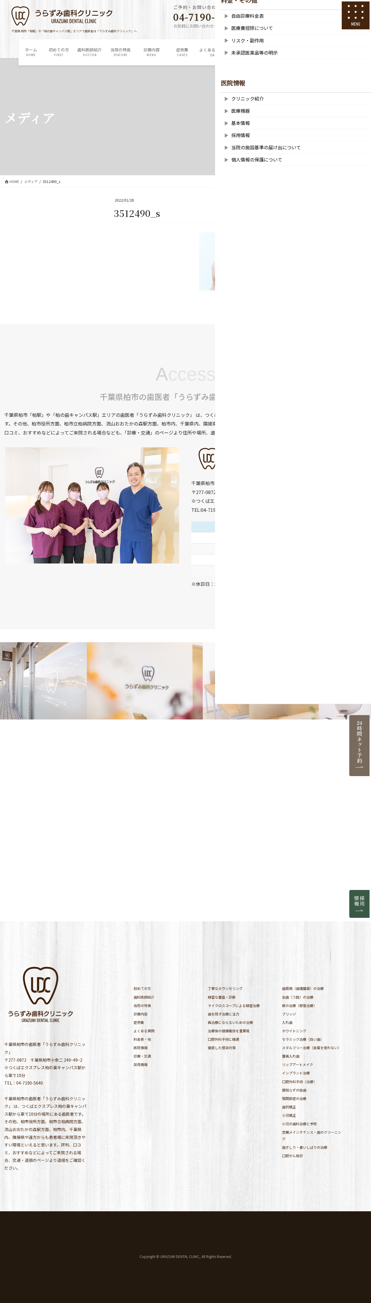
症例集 (139, 1022)
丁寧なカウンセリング (225, 988)
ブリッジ (289, 1013)
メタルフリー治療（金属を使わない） (311, 1047)
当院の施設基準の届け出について (266, 147)
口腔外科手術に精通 (223, 1039)
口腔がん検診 (292, 1155)
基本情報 (240, 122)
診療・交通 (142, 1055)
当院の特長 (142, 1005)
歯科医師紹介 (144, 997)
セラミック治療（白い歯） (303, 1039)
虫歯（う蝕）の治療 (297, 997)
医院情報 (141, 1047)
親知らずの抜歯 (294, 1089)
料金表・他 (142, 1039)
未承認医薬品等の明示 (254, 52)
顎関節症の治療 (294, 1098)
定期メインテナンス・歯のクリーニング (311, 1135)
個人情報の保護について (256, 159)
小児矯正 (289, 1115)
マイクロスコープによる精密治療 (234, 1005)
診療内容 (141, 1013)
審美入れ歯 (290, 1055)
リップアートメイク (297, 1064)
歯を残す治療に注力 (223, 1013)
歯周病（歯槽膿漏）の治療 (303, 988)
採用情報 (141, 1064)
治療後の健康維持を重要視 (229, 1030)
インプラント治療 (296, 1072)
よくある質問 (144, 1030)
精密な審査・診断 (222, 997)
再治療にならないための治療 (230, 1022)
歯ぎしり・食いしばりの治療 (304, 1147)
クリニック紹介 (247, 98)
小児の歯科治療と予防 (299, 1123)
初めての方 (142, 988)
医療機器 (240, 110)
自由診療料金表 (247, 15)
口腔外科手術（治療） (299, 1081)
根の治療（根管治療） (299, 1005)
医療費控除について (252, 27)
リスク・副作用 (247, 40)
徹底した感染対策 (222, 1047)
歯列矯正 (289, 1106)
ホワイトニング (294, 1030)
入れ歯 (287, 1022)
